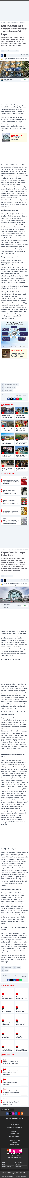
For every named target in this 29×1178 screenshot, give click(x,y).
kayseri (18, 967)
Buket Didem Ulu (8, 80)
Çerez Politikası (18, 1162)
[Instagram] (13, 1113)
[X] (10, 1113)
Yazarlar (14, 1142)
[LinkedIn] (16, 1113)
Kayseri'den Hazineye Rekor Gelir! (20, 549)
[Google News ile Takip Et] (24, 80)
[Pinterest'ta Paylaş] (17, 399)
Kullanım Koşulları (6, 1166)
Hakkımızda (5, 1160)
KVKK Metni (17, 1164)
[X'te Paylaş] (5, 55)
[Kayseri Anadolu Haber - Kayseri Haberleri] (14, 1152)
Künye (3, 1162)
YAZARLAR (6, 1109)
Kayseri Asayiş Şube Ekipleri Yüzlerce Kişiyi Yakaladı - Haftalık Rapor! (19, 22)
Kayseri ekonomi (14, 1133)
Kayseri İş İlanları (14, 1144)
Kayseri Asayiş (14, 1131)
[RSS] (22, 1113)
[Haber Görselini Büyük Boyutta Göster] (14, 69)
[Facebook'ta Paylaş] (2, 55)
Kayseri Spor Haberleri (14, 1140)
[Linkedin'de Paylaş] (14, 399)
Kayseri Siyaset (14, 1124)
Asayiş (8, 22)
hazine (6, 970)
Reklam (4, 1164)
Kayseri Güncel (14, 1122)
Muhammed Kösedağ (7, 606)
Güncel (8, 549)
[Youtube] (19, 1113)
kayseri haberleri (8, 390)
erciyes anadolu (8, 576)
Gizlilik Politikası (18, 1160)
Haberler (3, 22)
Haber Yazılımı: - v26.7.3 (14, 1176)
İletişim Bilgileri (18, 1166)
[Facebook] (7, 1113)
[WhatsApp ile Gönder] (20, 399)
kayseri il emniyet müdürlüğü (11, 51)
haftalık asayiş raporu (9, 387)
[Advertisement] (14, 10)
